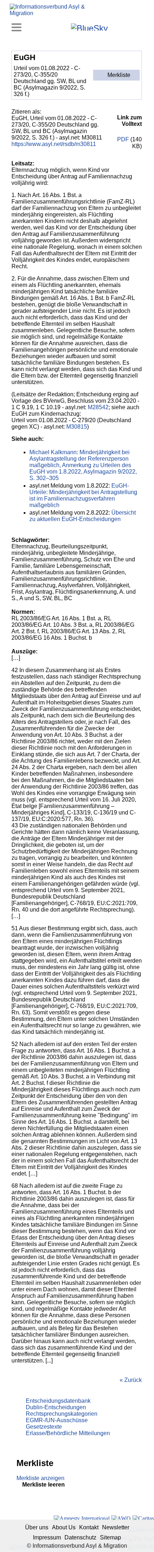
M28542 (98, 407)
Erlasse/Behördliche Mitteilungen (68, 1433)
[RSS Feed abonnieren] (133, 27)
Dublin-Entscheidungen (56, 1407)
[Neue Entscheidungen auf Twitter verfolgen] (114, 27)
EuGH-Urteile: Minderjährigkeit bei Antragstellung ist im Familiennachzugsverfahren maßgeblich (83, 495)
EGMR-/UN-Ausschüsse (57, 1420)
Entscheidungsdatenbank (58, 1401)
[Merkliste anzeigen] (45, 27)
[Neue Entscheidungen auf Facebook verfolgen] (55, 27)
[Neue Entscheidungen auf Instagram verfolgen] (64, 27)
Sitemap (110, 1537)
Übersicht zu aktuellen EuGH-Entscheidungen (82, 516)
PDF (122, 139)
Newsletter (115, 1527)
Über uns (36, 1527)
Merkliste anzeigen (40, 1478)
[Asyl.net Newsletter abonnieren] (123, 27)
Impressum (47, 1537)
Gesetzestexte (44, 1427)
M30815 (76, 427)
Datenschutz (80, 1537)
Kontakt (88, 1527)
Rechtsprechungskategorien (61, 1414)
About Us (64, 1527)
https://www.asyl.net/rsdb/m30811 (53, 144)
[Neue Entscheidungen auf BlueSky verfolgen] (89, 27)
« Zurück (131, 1380)
